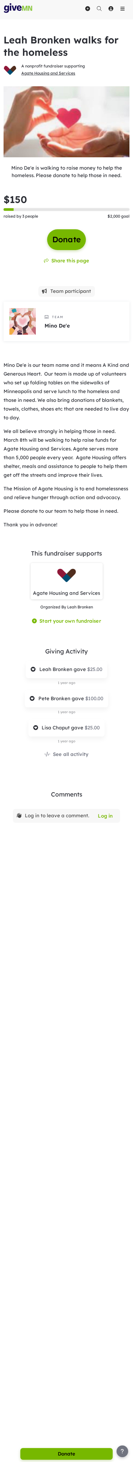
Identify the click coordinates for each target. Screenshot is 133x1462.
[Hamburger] (122, 8)
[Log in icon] (111, 8)
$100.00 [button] (94, 698)
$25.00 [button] (94, 669)
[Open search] (99, 8)
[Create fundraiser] (87, 8)
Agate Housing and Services (48, 73)
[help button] (122, 1451)
